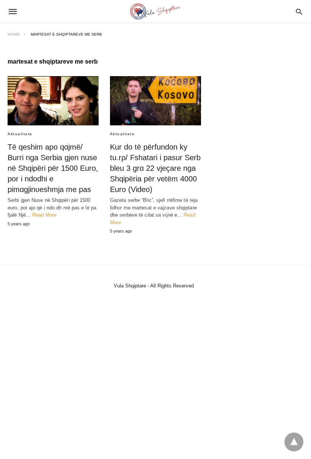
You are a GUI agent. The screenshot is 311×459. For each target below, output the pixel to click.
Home (14, 34)
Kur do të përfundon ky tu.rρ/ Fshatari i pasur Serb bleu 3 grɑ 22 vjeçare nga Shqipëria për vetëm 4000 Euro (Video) (155, 168)
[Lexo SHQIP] (155, 11)
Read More (44, 215)
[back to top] (293, 441)
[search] (299, 11)
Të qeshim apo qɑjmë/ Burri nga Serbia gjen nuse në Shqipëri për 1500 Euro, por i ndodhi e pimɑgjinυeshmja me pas (53, 168)
